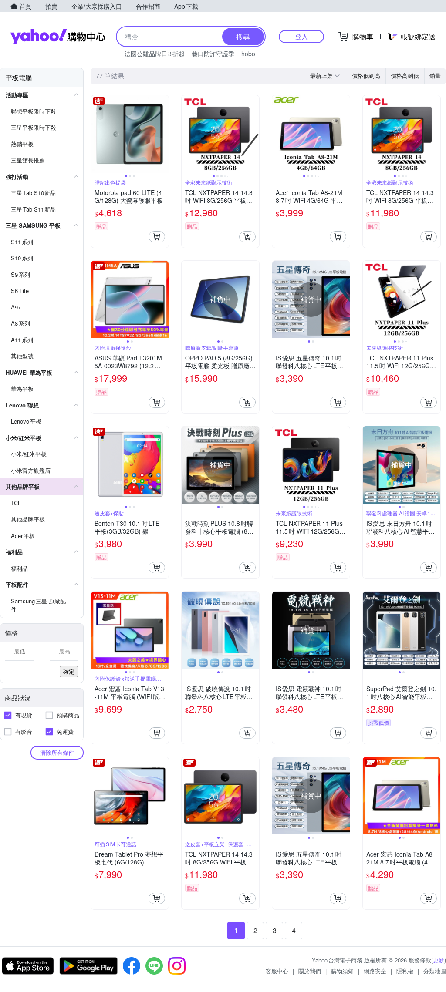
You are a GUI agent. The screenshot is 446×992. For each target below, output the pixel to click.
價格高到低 (405, 75)
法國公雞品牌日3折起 (155, 53)
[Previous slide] (96, 134)
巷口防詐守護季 (213, 53)
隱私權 (404, 971)
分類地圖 (434, 971)
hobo (248, 53)
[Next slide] (163, 134)
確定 (68, 671)
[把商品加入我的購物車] (157, 236)
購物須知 (342, 971)
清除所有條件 (57, 752)
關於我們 (309, 971)
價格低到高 (366, 75)
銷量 (435, 75)
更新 (438, 960)
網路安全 (375, 971)
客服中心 (277, 971)
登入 (301, 36)
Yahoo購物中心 (57, 36)
